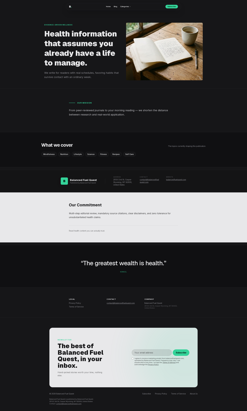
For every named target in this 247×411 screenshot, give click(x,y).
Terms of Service (76, 307)
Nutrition (64, 154)
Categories (124, 6)
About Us (194, 394)
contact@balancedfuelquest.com (121, 303)
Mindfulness (49, 154)
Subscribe (171, 6)
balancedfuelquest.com (176, 179)
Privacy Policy (75, 303)
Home (108, 6)
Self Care (129, 154)
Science (91, 154)
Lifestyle (78, 154)
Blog (115, 6)
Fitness (103, 154)
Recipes (116, 154)
